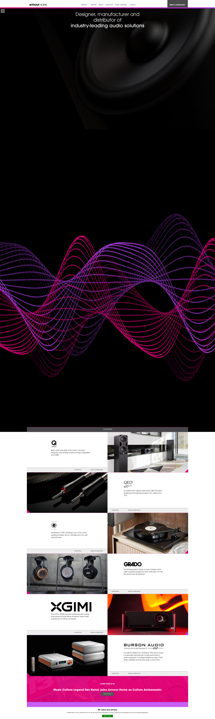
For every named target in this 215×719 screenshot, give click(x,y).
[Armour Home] (38, 5)
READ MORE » (107, 694)
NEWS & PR (109, 5)
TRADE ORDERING (121, 5)
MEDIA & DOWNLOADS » (177, 5)
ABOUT (101, 5)
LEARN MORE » (78, 469)
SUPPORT (93, 5)
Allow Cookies (107, 716)
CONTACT (132, 5)
